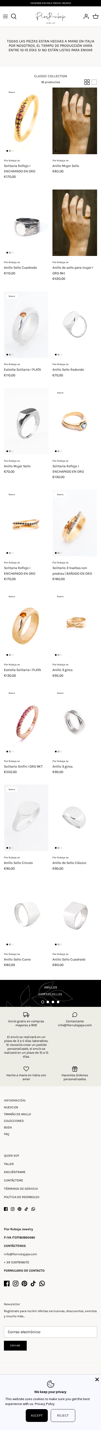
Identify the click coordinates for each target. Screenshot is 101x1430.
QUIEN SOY (11, 1155)
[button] (42, 1002)
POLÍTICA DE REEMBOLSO (21, 1197)
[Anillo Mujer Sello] (74, 121)
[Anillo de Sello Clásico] (74, 818)
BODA (8, 1127)
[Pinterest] (19, 1209)
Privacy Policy (45, 1404)
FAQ (6, 1134)
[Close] (96, 1379)
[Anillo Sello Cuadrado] (26, 223)
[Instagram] (12, 1209)
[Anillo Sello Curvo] (26, 914)
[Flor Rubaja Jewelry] (50, 16)
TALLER (9, 1164)
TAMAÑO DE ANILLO (17, 1114)
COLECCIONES (14, 1121)
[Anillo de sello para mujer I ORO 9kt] (74, 223)
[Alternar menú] (5, 16)
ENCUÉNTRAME (14, 1172)
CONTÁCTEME (13, 1180)
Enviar (15, 1345)
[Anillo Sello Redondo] (74, 324)
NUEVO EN (11, 1107)
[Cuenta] (84, 16)
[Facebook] (6, 1209)
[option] (50, 993)
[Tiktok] (26, 1209)
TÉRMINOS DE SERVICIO (21, 1188)
